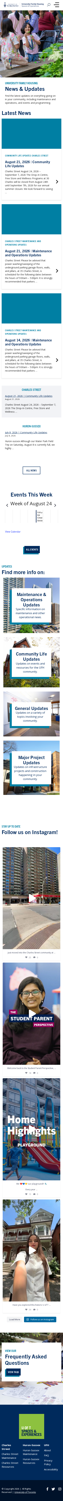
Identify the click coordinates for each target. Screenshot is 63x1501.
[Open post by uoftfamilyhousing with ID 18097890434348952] (31, 1250)
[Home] (31, 1438)
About (47, 1450)
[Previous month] (7, 504)
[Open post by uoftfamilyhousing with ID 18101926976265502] (31, 1014)
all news (31, 470)
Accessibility (51, 1469)
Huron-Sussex (31, 1445)
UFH (46, 1445)
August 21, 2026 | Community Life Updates (28, 396)
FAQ (46, 1455)
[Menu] (56, 5)
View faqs (13, 1372)
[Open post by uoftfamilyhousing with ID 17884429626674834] (31, 1129)
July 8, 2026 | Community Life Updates (26, 432)
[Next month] (55, 504)
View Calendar (12, 531)
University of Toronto (25, 1492)
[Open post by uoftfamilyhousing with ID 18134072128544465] (31, 898)
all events (32, 549)
